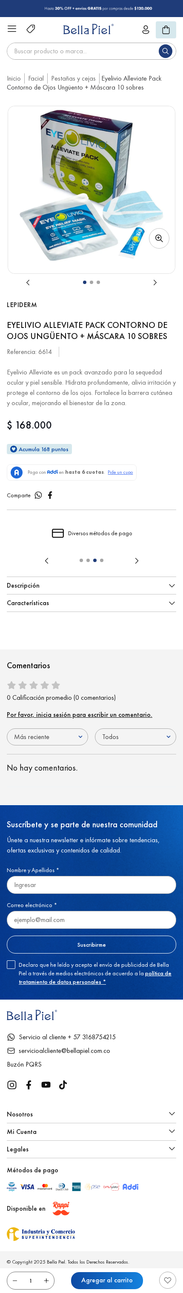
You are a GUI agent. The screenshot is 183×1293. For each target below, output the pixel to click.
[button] (91, 189)
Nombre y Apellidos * (33, 870)
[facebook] (50, 495)
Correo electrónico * (32, 905)
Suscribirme (91, 944)
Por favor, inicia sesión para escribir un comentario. (79, 714)
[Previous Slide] (47, 561)
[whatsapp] (38, 495)
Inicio (14, 78)
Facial (36, 78)
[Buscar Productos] (167, 51)
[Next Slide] (136, 561)
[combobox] (91, 51)
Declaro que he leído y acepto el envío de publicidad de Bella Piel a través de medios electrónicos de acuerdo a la (95, 973)
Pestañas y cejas (73, 78)
